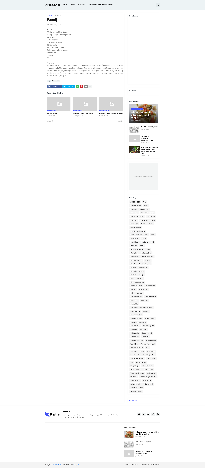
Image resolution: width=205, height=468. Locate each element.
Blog (145, 205)
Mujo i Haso (134, 256)
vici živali (133, 377)
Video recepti (135, 380)
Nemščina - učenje (137, 275)
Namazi (147, 260)
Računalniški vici (136, 297)
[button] (158, 5)
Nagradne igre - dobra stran (101, 5)
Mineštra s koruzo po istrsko (83, 113)
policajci (133, 289)
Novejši (50, 121)
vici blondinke (141, 362)
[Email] (86, 86)
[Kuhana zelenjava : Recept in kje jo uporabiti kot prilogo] (129, 434)
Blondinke (133, 209)
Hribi (146, 235)
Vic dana (133, 351)
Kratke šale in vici (147, 242)
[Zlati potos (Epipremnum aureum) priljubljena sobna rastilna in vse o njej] (134, 149)
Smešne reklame (136, 318)
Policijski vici (143, 289)
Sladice (145, 311)
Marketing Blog (146, 253)
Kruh (142, 246)
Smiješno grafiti (148, 326)
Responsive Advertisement (143, 176)
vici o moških (148, 369)
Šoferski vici (134, 337)
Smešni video (149, 318)
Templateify (57, 465)
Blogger (76, 465)
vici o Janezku (135, 369)
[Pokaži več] (90, 86)
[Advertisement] (143, 51)
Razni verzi (134, 300)
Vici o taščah (151, 373)
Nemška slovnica (136, 278)
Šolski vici (145, 337)
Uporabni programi (147, 344)
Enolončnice (58, 15)
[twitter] (144, 414)
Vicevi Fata (150, 351)
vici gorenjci (134, 366)
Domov (49, 15)
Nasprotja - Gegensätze (138, 267)
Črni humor (134, 213)
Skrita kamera (135, 311)
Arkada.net (52, 4)
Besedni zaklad (135, 205)
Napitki (132, 264)
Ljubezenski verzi (136, 249)
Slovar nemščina (136, 315)
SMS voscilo (134, 333)
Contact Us (145, 465)
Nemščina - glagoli (137, 271)
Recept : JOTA (52, 113)
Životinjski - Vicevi (136, 388)
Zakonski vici (148, 384)
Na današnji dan (136, 260)
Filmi (153, 220)
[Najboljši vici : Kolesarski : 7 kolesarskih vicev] (134, 138)
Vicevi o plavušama (137, 358)
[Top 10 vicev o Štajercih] (134, 129)
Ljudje (148, 249)
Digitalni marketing (147, 213)
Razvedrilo (134, 304)
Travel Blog (134, 344)
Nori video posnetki (137, 282)
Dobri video (151, 216)
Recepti (81, 5)
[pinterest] (158, 414)
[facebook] (139, 414)
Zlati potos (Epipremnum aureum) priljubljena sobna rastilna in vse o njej (149, 150)
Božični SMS (144, 209)
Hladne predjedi (136, 235)
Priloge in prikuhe (136, 293)
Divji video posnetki (137, 216)
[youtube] (148, 414)
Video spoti (147, 380)
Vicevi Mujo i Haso (149, 355)
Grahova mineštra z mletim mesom (111, 113)
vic (147, 347)
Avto (144, 202)
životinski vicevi (135, 391)
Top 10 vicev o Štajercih (149, 127)
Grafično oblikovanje (137, 231)
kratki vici (133, 246)
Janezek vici (134, 238)
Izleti (152, 235)
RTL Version (155, 465)
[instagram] (153, 414)
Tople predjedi (151, 340)
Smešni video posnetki (138, 322)
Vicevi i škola (134, 355)
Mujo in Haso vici (147, 256)
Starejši (119, 121)
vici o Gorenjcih (147, 366)
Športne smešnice (136, 340)
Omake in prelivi (136, 286)
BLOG (73, 5)
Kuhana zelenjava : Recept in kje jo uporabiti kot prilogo (147, 433)
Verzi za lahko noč (136, 347)
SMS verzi (143, 329)
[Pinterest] (81, 86)
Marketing (134, 253)
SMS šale (133, 329)
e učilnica (133, 220)
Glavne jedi (134, 224)
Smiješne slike (135, 326)
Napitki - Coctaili (144, 264)
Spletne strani (147, 333)
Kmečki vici (134, 242)
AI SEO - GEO (135, 202)
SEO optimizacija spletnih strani (141, 307)
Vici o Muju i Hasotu (137, 373)
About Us (135, 465)
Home (65, 5)
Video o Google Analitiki (148, 377)
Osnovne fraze (150, 286)
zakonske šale (135, 384)
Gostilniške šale (135, 227)
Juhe (144, 238)
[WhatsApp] (77, 86)
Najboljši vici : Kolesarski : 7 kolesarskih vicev (147, 138)
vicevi (142, 351)
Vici (131, 362)
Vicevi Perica (151, 358)
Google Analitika (146, 224)
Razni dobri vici (150, 297)
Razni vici (144, 300)
